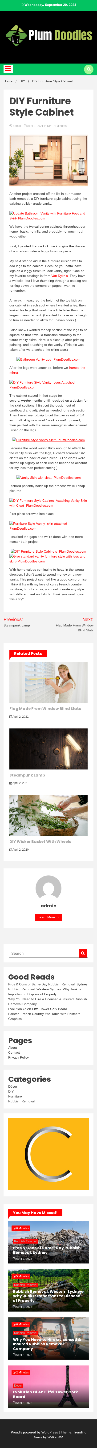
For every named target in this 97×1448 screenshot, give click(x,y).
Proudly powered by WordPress (35, 1432)
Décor (12, 1086)
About (12, 1047)
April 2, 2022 (24, 1403)
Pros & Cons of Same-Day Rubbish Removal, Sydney (48, 984)
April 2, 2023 (24, 1258)
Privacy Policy (18, 1057)
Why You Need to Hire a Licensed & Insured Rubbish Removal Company (47, 1344)
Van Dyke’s (59, 276)
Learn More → (48, 917)
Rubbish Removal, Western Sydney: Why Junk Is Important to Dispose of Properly (48, 1296)
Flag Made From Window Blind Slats (45, 708)
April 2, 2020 (20, 849)
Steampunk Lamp (27, 775)
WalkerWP (55, 1437)
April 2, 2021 (35, 126)
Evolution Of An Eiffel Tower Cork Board (37, 1009)
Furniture (15, 1096)
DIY (49, 126)
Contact (14, 1052)
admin (17, 126)
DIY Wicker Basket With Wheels (40, 841)
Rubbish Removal (21, 1101)
